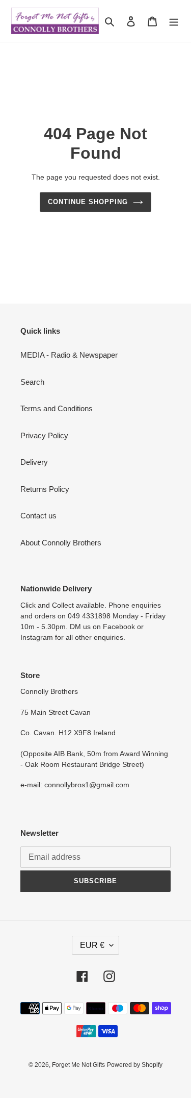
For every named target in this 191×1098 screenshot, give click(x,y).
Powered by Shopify (134, 1064)
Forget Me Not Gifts (78, 1064)
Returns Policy (44, 489)
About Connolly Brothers (60, 542)
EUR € (92, 945)
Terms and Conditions (56, 408)
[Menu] (173, 21)
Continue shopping (88, 202)
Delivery (34, 462)
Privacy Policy (44, 435)
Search (32, 382)
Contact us (38, 515)
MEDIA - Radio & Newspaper (69, 355)
